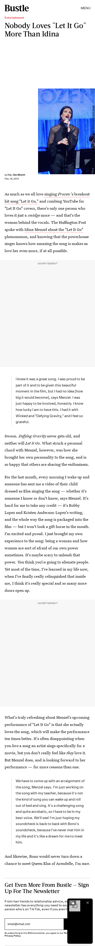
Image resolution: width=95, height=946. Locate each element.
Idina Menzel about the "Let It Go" (53, 229)
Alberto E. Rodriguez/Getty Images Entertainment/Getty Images (93, 131)
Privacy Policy (13, 935)
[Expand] (72, 902)
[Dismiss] (87, 902)
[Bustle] (17, 8)
